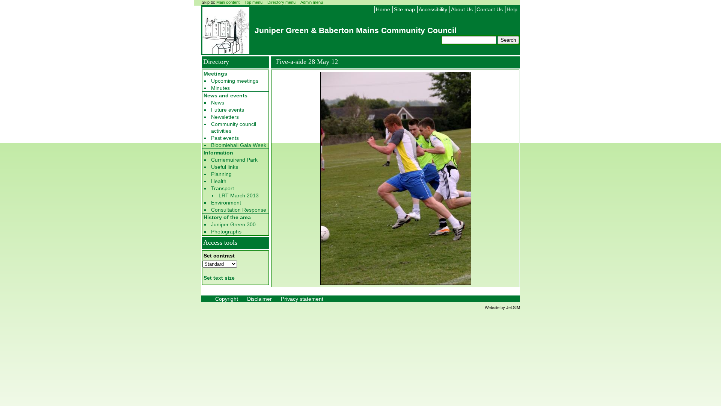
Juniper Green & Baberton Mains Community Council (356, 30)
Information (218, 153)
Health (218, 181)
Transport (222, 188)
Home (383, 9)
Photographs (226, 232)
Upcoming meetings (234, 81)
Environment (226, 203)
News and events (225, 95)
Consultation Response (238, 210)
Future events (227, 110)
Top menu (253, 2)
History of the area (227, 217)
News (217, 103)
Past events (225, 138)
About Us (462, 9)
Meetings (215, 74)
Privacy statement (302, 299)
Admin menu (311, 2)
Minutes (220, 88)
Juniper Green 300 (233, 224)
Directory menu (281, 2)
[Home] (226, 52)
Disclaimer (259, 299)
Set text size (219, 278)
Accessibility (433, 9)
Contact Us (490, 9)
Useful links (224, 167)
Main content (228, 2)
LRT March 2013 (239, 195)
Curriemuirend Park (234, 160)
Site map (404, 9)
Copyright (226, 299)
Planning (221, 174)
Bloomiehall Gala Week (238, 145)
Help (512, 9)
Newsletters (225, 117)
